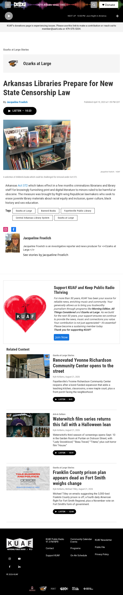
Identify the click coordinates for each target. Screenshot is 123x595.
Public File (100, 547)
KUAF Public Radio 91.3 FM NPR (55, 540)
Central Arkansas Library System (32, 218)
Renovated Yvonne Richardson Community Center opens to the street (83, 365)
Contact (50, 548)
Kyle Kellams (58, 376)
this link (72, 25)
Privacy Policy (102, 554)
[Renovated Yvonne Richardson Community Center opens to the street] (28, 366)
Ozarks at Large (37, 63)
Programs (75, 548)
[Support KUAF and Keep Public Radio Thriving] (25, 312)
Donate (110, 5)
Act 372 (23, 185)
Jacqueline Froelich (17, 102)
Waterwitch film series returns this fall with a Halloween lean (82, 421)
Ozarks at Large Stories (16, 49)
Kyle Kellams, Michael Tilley (65, 489)
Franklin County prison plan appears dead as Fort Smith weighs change (79, 478)
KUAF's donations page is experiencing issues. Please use (37, 25)
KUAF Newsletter (103, 540)
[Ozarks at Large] (13, 63)
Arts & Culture (59, 414)
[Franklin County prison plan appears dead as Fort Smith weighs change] (28, 478)
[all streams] (118, 16)
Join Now (61, 337)
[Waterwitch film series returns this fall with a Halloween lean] (28, 425)
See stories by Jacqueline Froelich (45, 255)
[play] (8, 16)
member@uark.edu (52, 29)
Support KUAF (53, 555)
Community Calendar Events (81, 540)
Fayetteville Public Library (77, 210)
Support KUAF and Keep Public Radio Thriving (84, 290)
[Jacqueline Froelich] (12, 243)
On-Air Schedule (78, 555)
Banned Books (48, 210)
